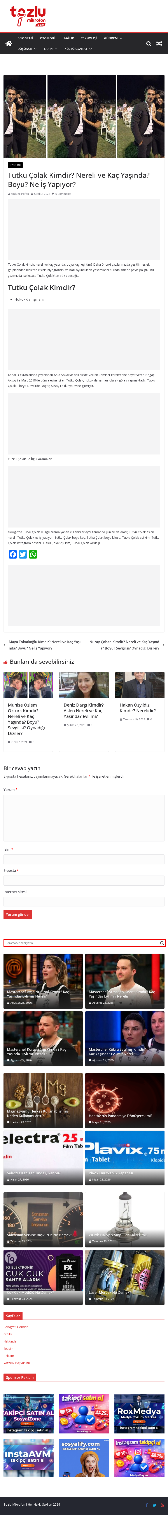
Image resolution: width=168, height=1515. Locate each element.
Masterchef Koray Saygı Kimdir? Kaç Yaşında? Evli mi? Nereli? (36, 1051)
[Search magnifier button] (162, 943)
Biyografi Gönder (16, 1327)
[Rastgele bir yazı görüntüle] (159, 43)
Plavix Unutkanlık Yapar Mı (111, 1173)
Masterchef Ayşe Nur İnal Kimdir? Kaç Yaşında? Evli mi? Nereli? (38, 994)
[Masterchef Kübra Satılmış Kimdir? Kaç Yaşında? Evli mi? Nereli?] (124, 1038)
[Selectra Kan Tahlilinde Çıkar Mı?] (43, 1158)
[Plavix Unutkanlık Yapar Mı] (124, 1150)
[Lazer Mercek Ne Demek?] (124, 1277)
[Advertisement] (84, 229)
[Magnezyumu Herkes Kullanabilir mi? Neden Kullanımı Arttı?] (43, 1100)
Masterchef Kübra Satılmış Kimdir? (117, 1049)
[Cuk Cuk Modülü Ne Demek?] (43, 1270)
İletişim (9, 1348)
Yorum (11, 789)
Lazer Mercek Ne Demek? (110, 1292)
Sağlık (68, 38)
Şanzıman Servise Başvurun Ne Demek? (39, 1235)
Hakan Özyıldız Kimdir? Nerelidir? (138, 708)
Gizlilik (8, 1334)
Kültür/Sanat (76, 49)
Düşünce (25, 49)
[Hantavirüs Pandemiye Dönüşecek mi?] (124, 1100)
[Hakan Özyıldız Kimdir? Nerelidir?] (139, 675)
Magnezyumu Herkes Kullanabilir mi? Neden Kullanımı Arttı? (37, 1113)
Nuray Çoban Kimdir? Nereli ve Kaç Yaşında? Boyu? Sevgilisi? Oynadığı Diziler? (124, 645)
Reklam (9, 1356)
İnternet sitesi (15, 891)
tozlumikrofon (20, 194)
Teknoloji (89, 38)
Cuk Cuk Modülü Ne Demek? (30, 1292)
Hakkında (10, 1341)
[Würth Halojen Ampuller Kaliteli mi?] (124, 1219)
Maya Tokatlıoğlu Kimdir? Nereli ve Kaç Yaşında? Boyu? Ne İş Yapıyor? (44, 645)
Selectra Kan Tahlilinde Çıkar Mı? (33, 1173)
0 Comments (63, 194)
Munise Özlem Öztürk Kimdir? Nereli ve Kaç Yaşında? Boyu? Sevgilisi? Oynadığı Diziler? (26, 719)
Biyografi (25, 38)
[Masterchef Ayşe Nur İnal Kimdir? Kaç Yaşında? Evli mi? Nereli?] (43, 981)
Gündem (111, 38)
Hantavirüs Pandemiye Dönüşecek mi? (120, 1116)
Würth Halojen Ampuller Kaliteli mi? (118, 1235)
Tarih (48, 49)
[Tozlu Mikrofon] (9, 43)
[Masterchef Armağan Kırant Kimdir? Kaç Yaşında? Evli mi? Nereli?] (124, 981)
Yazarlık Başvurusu (17, 1363)
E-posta (11, 870)
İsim (8, 849)
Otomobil (48, 38)
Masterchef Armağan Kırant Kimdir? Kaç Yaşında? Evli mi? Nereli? (122, 994)
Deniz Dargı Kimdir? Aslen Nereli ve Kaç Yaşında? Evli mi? (84, 710)
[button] (120, 38)
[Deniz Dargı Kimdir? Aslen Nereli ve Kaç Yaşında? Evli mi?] (83, 675)
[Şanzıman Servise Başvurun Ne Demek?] (43, 1219)
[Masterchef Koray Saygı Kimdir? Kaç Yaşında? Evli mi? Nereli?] (43, 1038)
